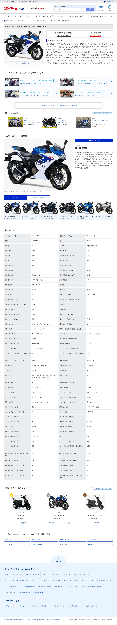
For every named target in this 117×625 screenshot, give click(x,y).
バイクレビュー (80, 16)
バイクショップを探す (58, 606)
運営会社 (49, 620)
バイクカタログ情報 (44, 586)
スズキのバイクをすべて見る (102, 114)
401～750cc (9, 545)
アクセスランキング (38, 580)
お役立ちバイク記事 (32, 574)
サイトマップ (109, 2)
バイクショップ (47, 16)
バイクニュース (79, 580)
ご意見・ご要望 (31, 620)
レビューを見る (67, 523)
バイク (7, 16)
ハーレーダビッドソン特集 (63, 586)
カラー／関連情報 (39, 198)
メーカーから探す (23, 606)
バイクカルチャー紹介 (27, 586)
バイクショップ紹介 (54, 580)
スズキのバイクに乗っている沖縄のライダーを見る (58, 105)
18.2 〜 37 (95, 36)
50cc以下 (8, 539)
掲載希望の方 (41, 620)
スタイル (22, 16)
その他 (90, 545)
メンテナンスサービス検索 (51, 574)
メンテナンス (59, 16)
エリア (30, 16)
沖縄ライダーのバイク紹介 (14, 574)
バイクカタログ (93, 16)
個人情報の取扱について (17, 620)
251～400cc (92, 539)
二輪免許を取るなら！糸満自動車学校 (17, 592)
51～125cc (36, 539)
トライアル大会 (106, 580)
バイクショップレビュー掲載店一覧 (17, 580)
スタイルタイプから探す (40, 606)
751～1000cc (37, 545)
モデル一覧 (15, 198)
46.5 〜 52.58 (64, 36)
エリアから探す (73, 606)
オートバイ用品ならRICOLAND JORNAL (88, 586)
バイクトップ (9, 606)
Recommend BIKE (39, 592)
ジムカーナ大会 (93, 580)
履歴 (109, 10)
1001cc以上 (64, 545)
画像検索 (37, 16)
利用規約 (6, 620)
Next (111, 122)
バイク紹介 (68, 580)
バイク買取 (69, 16)
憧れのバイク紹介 (11, 586)
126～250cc (64, 539)
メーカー (14, 16)
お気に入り (101, 10)
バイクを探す (22, 523)
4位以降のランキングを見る (102, 488)
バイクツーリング (106, 16)
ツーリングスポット (69, 574)
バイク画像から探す (88, 606)
